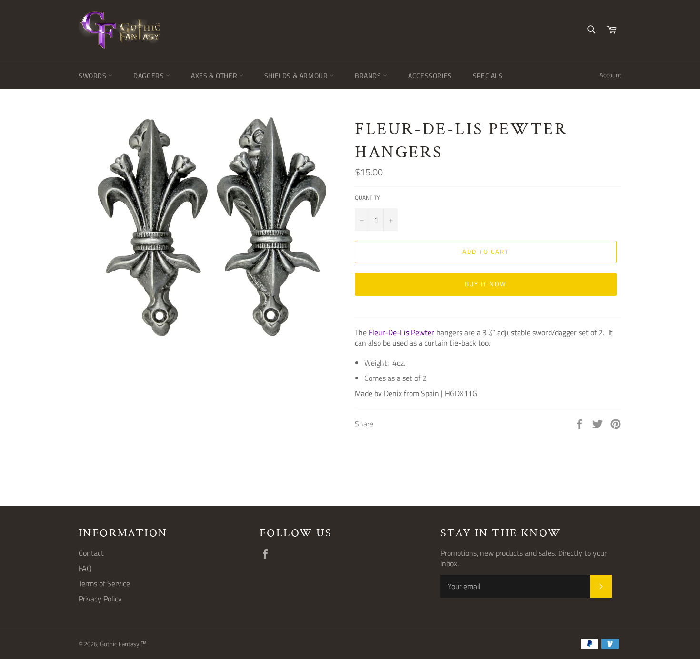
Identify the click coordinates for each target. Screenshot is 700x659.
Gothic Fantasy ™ (123, 644)
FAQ (85, 568)
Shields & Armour (297, 75)
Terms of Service (104, 583)
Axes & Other (215, 75)
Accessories (430, 75)
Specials (488, 75)
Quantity (367, 198)
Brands (369, 75)
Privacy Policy (100, 598)
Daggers (149, 75)
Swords (93, 75)
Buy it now (486, 284)
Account (610, 74)
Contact (91, 553)
